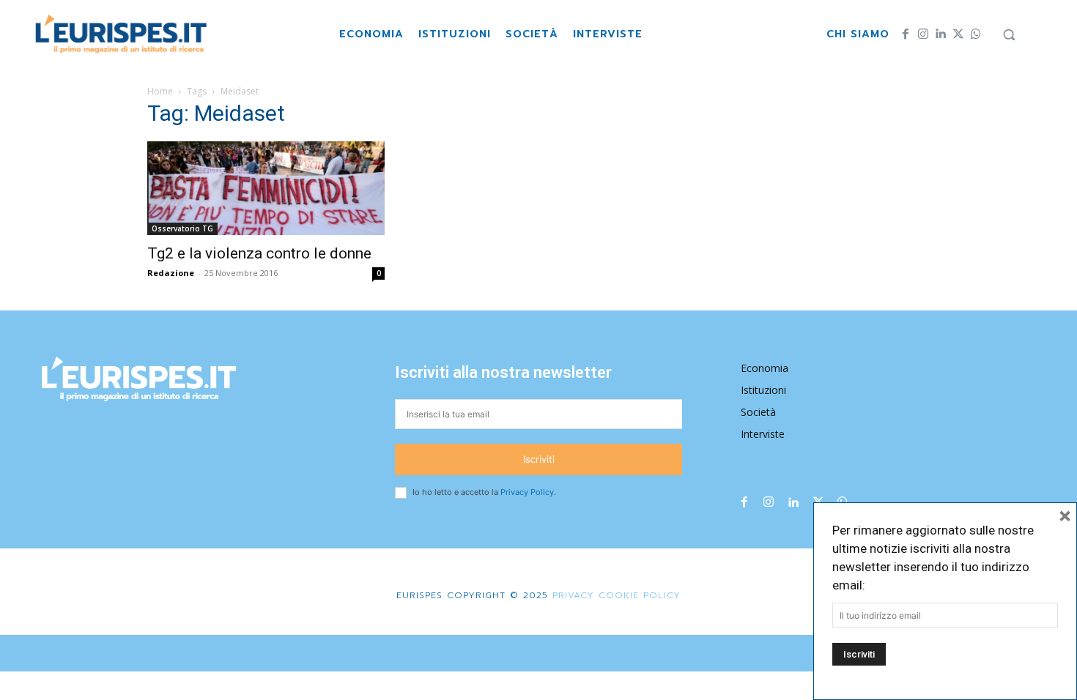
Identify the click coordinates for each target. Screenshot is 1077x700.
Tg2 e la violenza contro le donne (259, 253)
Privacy (571, 595)
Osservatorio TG (182, 228)
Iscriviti (539, 459)
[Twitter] (958, 34)
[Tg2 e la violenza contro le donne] (266, 188)
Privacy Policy (527, 492)
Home (160, 91)
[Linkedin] (941, 34)
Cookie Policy (640, 595)
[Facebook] (905, 34)
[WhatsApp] (976, 34)
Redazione (170, 272)
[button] (1009, 34)
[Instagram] (923, 34)
